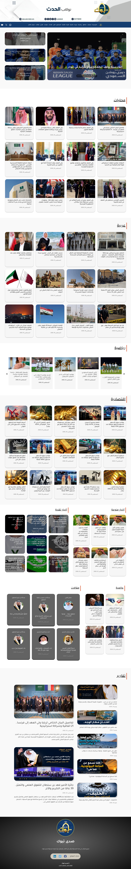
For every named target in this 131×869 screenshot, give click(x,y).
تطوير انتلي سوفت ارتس (65, 865)
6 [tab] (86, 76)
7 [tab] (84, 76)
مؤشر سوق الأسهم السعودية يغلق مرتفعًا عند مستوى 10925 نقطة (41, 457)
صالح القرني (68, 597)
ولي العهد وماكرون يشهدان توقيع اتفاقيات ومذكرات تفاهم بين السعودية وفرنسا (81, 165)
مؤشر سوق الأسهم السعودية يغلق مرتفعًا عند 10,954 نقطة (90, 457)
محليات (119, 101)
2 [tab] (93, 76)
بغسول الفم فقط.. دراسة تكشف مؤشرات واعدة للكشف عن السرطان (65, 374)
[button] (7, 374)
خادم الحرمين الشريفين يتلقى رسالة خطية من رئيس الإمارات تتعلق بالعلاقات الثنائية (20, 129)
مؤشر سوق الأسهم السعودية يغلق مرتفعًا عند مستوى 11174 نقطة (115, 424)
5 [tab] (88, 76)
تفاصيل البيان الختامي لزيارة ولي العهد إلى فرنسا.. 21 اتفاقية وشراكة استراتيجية (112, 129)
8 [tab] (82, 76)
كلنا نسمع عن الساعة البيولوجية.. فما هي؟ (103, 776)
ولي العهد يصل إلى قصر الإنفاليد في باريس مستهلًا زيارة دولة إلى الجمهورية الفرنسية (81, 202)
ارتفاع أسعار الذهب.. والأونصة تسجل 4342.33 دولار (116, 489)
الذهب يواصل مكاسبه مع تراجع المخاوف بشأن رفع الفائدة (16, 489)
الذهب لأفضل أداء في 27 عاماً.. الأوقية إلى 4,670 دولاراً (42, 424)
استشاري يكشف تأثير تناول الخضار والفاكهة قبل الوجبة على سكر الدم (100, 564)
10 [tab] (78, 76)
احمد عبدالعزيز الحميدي (43, 632)
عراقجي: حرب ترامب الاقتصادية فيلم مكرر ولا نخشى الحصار (95, 642)
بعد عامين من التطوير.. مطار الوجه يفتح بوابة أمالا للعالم (98, 727)
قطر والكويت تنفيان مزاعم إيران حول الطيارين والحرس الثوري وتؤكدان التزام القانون (20, 292)
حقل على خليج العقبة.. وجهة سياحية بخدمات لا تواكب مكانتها (99, 752)
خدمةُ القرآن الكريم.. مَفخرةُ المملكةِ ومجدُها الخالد (68, 650)
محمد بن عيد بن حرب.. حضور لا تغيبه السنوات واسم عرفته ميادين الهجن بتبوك (97, 703)
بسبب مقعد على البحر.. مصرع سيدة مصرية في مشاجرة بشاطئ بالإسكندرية (50, 255)
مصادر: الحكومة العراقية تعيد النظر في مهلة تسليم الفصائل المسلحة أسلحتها (81, 255)
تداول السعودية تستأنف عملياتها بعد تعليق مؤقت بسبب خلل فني (16, 457)
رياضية (120, 348)
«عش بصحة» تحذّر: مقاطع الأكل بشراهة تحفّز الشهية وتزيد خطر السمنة (81, 564)
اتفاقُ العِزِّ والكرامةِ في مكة (18, 614)
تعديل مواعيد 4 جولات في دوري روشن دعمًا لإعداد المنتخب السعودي (88, 377)
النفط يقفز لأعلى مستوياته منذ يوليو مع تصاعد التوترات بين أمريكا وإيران (41, 489)
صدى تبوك (65, 842)
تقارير (121, 676)
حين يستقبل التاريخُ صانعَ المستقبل (43, 617)
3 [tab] (92, 76)
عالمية (120, 588)
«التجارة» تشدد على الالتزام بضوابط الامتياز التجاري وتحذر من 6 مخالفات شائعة (20, 202)
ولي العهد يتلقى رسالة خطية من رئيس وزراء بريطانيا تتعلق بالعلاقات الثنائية (50, 129)
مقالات (75, 588)
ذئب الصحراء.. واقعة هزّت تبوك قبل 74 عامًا (43, 649)
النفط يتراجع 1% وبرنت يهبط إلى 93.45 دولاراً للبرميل (92, 424)
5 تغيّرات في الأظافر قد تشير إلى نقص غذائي (118, 562)
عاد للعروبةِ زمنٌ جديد (18, 648)
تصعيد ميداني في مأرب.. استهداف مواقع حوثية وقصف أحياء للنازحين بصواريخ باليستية (20, 327)
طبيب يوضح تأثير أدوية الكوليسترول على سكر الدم (118, 529)
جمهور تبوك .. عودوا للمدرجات (68, 615)
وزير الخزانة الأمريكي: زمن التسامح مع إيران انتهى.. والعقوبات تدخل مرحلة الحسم (95, 612)
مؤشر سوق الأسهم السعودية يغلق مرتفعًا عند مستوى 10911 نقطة (66, 489)
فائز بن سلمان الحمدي (68, 632)
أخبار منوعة (117, 510)
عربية (121, 226)
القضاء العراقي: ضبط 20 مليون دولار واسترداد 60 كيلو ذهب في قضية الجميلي (50, 327)
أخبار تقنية (61, 510)
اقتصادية (118, 399)
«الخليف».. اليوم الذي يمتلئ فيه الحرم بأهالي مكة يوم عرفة (98, 800)
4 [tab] (90, 76)
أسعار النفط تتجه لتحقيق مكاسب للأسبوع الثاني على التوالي (16, 424)
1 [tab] (95, 76)
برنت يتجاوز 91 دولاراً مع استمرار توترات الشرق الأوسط (91, 489)
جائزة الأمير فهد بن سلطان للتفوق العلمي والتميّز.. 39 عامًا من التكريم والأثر (44, 787)
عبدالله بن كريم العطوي (18, 597)
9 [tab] (80, 76)
